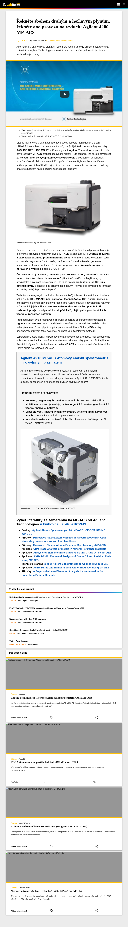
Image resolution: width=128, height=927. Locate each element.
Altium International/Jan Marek (59, 41)
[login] (124, 4)
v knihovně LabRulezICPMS (63, 524)
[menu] (118, 4)
